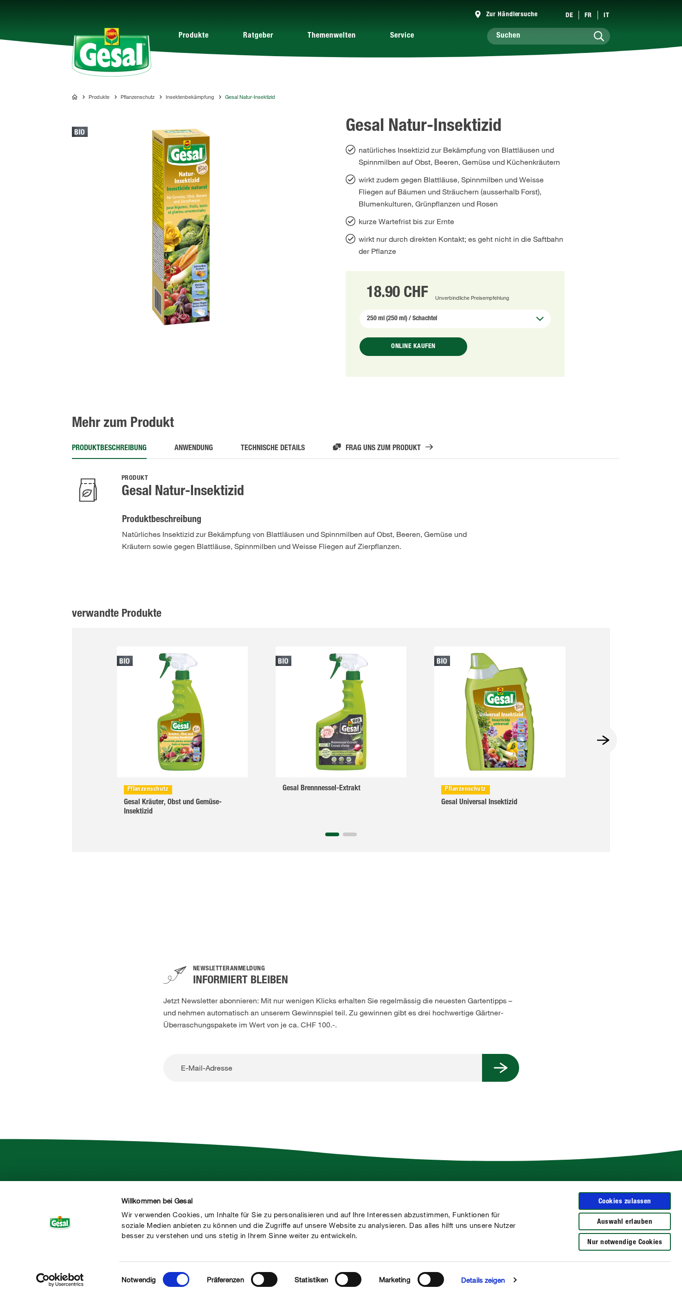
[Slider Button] (603, 740)
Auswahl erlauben (624, 1222)
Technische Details (273, 448)
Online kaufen (413, 346)
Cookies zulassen (624, 1201)
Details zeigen (483, 1280)
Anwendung (193, 448)
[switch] (264, 1279)
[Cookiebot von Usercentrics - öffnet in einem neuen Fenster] (60, 1280)
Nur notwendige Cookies (624, 1242)
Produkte (194, 36)
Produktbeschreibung (109, 448)
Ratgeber (258, 36)
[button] (332, 834)
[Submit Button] (500, 1068)
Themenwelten (332, 36)
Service (402, 36)
